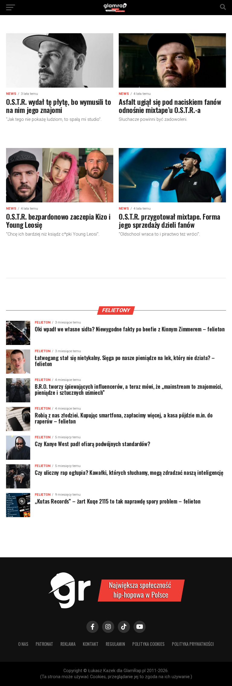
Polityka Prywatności (193, 644)
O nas (23, 644)
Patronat (44, 644)
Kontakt (90, 644)
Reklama (68, 644)
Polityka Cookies (148, 644)
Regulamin (115, 644)
